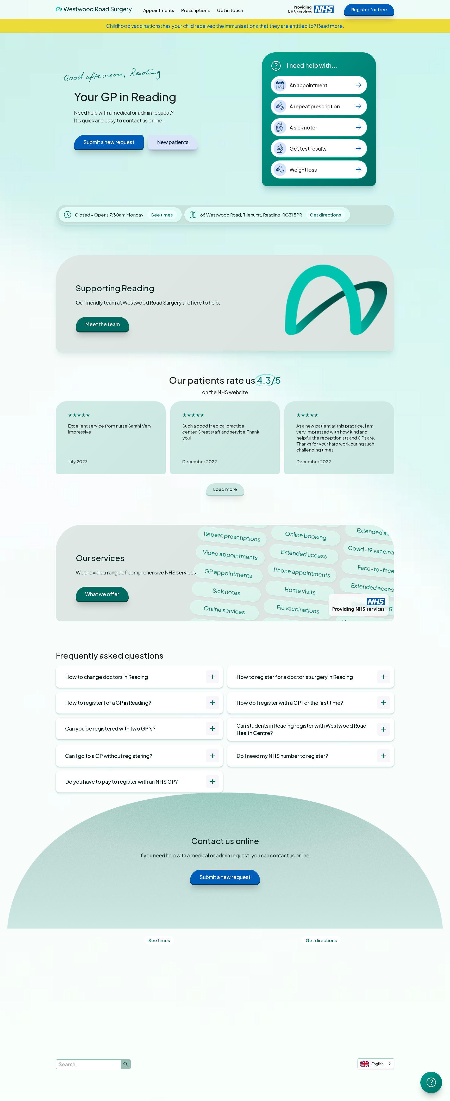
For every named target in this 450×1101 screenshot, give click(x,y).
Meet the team (102, 324)
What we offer (102, 594)
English (378, 1063)
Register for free (369, 9)
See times (162, 215)
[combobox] (376, 1063)
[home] (94, 9)
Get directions (325, 215)
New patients (173, 142)
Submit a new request (108, 142)
